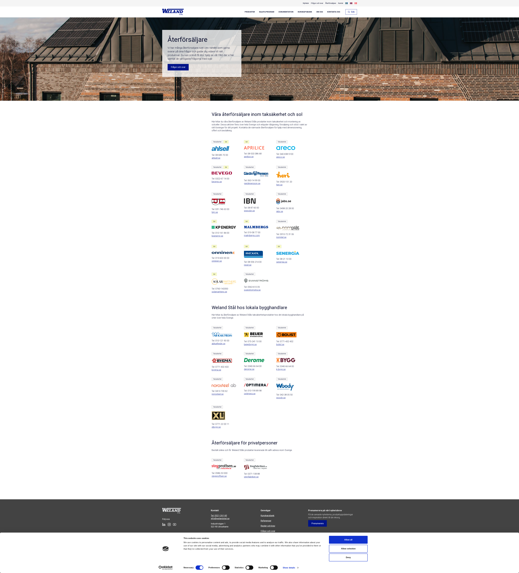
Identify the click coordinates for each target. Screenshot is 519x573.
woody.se (281, 397)
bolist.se (280, 344)
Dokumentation (286, 12)
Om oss (319, 12)
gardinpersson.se (252, 183)
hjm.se (215, 212)
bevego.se (217, 181)
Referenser (266, 520)
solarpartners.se (219, 291)
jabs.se (279, 211)
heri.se (279, 184)
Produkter (250, 12)
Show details (289, 568)
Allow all (348, 540)
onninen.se (217, 261)
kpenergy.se (217, 236)
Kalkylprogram (266, 12)
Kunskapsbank (305, 12)
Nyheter (306, 3)
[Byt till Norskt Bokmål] (351, 3)
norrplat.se (281, 237)
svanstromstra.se (252, 290)
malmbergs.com (252, 235)
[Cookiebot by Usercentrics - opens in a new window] (165, 568)
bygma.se (216, 370)
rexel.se (247, 265)
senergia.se (281, 262)
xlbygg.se (216, 427)
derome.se (249, 369)
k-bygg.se (281, 369)
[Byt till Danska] (356, 3)
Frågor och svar (317, 3)
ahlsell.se (216, 158)
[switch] (226, 567)
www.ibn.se (249, 210)
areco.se (280, 157)
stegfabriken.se (251, 477)
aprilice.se (249, 156)
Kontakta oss (333, 12)
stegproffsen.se (219, 476)
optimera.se (249, 393)
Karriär (340, 3)
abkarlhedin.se (218, 343)
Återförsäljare (330, 3)
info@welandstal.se (220, 518)
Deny (348, 557)
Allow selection (348, 548)
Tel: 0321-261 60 (219, 515)
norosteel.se (218, 394)
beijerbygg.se (250, 344)
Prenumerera (317, 523)
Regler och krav (268, 526)
